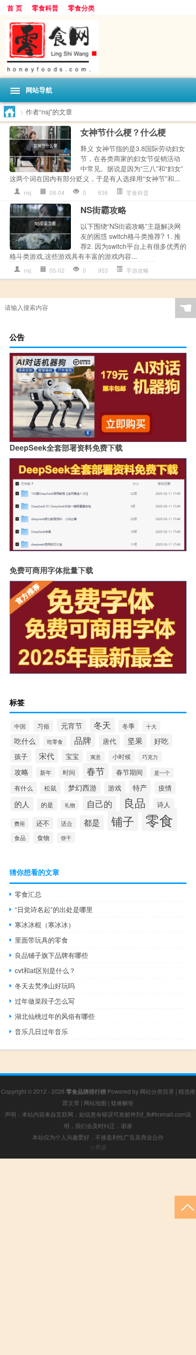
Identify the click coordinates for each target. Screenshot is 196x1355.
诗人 (163, 804)
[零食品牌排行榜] (98, 46)
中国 (20, 726)
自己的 (99, 803)
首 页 (14, 7)
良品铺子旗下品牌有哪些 (51, 955)
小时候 (121, 756)
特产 (140, 787)
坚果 (135, 740)
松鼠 (50, 788)
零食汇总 (28, 894)
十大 (151, 726)
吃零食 (55, 741)
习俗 (43, 726)
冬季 (128, 725)
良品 (135, 802)
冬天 (102, 725)
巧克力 (150, 756)
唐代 (109, 741)
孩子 (21, 756)
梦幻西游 (82, 787)
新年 (45, 772)
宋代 (46, 755)
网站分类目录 (157, 1091)
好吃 (161, 740)
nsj (27, 192)
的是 (47, 804)
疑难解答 (122, 1102)
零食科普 (45, 7)
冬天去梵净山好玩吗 (45, 985)
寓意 (95, 756)
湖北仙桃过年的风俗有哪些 (55, 1016)
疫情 (165, 787)
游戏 (114, 787)
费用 (19, 823)
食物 (43, 837)
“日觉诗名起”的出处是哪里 (54, 909)
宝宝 (72, 756)
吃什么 (25, 741)
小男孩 (98, 1147)
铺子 (122, 820)
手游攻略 (137, 270)
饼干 (66, 838)
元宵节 (71, 725)
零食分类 (81, 7)
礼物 (70, 805)
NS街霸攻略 (103, 210)
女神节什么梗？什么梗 (123, 132)
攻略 (21, 772)
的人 (21, 804)
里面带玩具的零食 (41, 939)
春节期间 (129, 772)
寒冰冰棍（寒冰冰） (45, 924)
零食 (159, 820)
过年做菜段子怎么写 (45, 1001)
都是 (92, 822)
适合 (66, 823)
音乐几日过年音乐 (41, 1031)
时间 (69, 772)
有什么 (23, 787)
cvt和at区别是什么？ (45, 970)
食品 (20, 838)
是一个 (162, 772)
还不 (42, 823)
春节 (96, 770)
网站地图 (95, 1102)
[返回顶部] (185, 1206)
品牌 (82, 740)
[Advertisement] (98, 1257)
